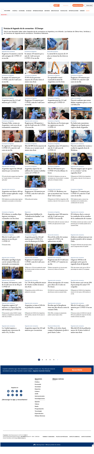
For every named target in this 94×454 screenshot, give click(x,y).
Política (14, 10)
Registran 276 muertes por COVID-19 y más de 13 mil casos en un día (80, 193)
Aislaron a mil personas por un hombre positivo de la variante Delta (81, 239)
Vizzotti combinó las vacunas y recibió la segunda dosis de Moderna (81, 148)
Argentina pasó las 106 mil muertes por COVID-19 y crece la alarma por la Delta (34, 239)
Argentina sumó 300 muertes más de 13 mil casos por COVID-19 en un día (58, 216)
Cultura (37, 391)
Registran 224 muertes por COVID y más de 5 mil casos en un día (34, 102)
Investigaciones (73, 10)
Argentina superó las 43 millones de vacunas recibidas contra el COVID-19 (35, 170)
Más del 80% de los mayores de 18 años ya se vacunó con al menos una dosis (35, 148)
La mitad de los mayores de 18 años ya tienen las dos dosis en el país (57, 56)
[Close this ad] (93, 446)
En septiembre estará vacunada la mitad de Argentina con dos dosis (56, 79)
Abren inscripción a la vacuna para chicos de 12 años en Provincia (58, 284)
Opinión (82, 10)
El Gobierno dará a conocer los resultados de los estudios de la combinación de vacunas (81, 216)
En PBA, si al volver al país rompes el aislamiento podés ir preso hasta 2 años (58, 330)
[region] (47, 22)
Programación (39, 408)
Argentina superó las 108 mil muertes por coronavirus (12, 169)
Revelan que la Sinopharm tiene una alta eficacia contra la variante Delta (58, 307)
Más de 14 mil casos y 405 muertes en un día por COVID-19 (11, 239)
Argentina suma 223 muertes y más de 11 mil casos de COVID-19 (58, 148)
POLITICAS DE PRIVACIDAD (62, 436)
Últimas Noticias (40, 416)
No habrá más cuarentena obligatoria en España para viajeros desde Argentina (80, 125)
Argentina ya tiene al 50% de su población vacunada (35, 306)
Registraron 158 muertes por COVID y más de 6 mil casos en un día (35, 193)
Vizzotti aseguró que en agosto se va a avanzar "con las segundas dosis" (81, 170)
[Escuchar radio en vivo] (65, 5)
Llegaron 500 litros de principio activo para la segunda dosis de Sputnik (79, 261)
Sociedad (28, 10)
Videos (37, 404)
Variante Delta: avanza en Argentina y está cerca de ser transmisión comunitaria (12, 125)
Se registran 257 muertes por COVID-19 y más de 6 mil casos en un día (12, 148)
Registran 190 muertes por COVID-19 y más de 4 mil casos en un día (80, 79)
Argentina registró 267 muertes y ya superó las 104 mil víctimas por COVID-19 (11, 307)
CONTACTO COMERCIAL (74, 436)
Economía (22, 10)
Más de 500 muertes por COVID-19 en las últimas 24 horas (57, 170)
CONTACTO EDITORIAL (86, 436)
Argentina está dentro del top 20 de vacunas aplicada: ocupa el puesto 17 (12, 193)
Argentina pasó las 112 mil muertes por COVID (11, 101)
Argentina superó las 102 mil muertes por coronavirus (35, 329)
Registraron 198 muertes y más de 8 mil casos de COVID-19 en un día (35, 125)
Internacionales (38, 10)
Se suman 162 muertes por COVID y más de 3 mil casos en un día (11, 79)
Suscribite (77, 370)
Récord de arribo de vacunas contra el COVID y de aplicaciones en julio (58, 239)
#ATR (36, 393)
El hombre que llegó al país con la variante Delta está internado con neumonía (11, 261)
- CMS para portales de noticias (48, 444)
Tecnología (63, 10)
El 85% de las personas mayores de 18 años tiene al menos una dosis (34, 79)
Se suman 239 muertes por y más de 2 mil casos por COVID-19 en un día (34, 56)
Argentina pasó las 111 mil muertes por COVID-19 (57, 101)
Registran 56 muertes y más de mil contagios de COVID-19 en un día (12, 56)
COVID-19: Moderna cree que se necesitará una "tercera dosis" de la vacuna (58, 193)
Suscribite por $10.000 (78, 5)
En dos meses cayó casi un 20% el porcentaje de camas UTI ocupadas (81, 284)
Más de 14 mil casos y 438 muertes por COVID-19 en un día (81, 307)
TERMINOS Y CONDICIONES (48, 436)
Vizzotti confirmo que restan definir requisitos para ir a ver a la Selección (81, 102)
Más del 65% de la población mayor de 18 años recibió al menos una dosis (81, 330)
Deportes (47, 10)
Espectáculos (55, 10)
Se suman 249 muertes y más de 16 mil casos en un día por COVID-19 (12, 284)
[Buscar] (51, 5)
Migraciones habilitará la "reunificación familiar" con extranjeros (34, 216)
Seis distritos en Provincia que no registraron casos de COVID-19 (58, 125)
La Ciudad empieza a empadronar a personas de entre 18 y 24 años (11, 330)
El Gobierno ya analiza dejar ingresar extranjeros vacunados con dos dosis (11, 216)
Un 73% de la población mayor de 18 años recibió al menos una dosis (35, 284)
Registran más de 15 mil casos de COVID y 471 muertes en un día (58, 261)
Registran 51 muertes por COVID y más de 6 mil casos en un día (34, 261)
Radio (87, 10)
